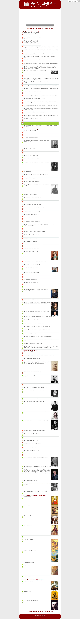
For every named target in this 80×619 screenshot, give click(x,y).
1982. (25, 316)
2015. (25, 457)
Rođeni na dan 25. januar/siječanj (30, 129)
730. (24, 130)
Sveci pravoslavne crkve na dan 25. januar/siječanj (34, 495)
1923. (25, 211)
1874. (25, 49)
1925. (25, 371)
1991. (25, 95)
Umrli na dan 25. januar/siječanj (29, 350)
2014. (25, 453)
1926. (25, 214)
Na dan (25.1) (41, 28)
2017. (25, 469)
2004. (25, 433)
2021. (25, 483)
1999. (25, 105)
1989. (25, 91)
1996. (25, 101)
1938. (25, 234)
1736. (25, 140)
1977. (25, 279)
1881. (25, 171)
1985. (25, 333)
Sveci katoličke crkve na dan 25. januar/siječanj (33, 579)
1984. (25, 326)
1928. (25, 221)
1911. (24, 197)
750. (24, 32)
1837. (25, 155)
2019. (25, 480)
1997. (25, 420)
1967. (25, 275)
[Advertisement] (40, 17)
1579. (25, 40)
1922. (25, 207)
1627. (25, 133)
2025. (25, 491)
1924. (25, 70)
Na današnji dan (42, 615)
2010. (25, 450)
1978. (25, 289)
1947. (25, 241)
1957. (25, 261)
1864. (25, 158)
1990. (25, 346)
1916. (25, 63)
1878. (25, 53)
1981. (25, 302)
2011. (24, 125)
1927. (25, 217)
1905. (25, 184)
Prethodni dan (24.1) (32, 28)
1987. (25, 88)
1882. (25, 174)
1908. (25, 194)
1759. (25, 148)
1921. (25, 204)
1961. (25, 78)
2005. (25, 440)
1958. (25, 264)
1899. (25, 361)
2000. (25, 108)
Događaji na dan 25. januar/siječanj (30, 31)
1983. (25, 319)
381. (24, 351)
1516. (25, 358)
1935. (25, 231)
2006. (25, 118)
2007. (25, 447)
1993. (25, 98)
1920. (25, 66)
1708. (25, 137)
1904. (25, 56)
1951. (25, 244)
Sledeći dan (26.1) (49, 28)
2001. (25, 115)
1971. (25, 81)
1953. (25, 248)
